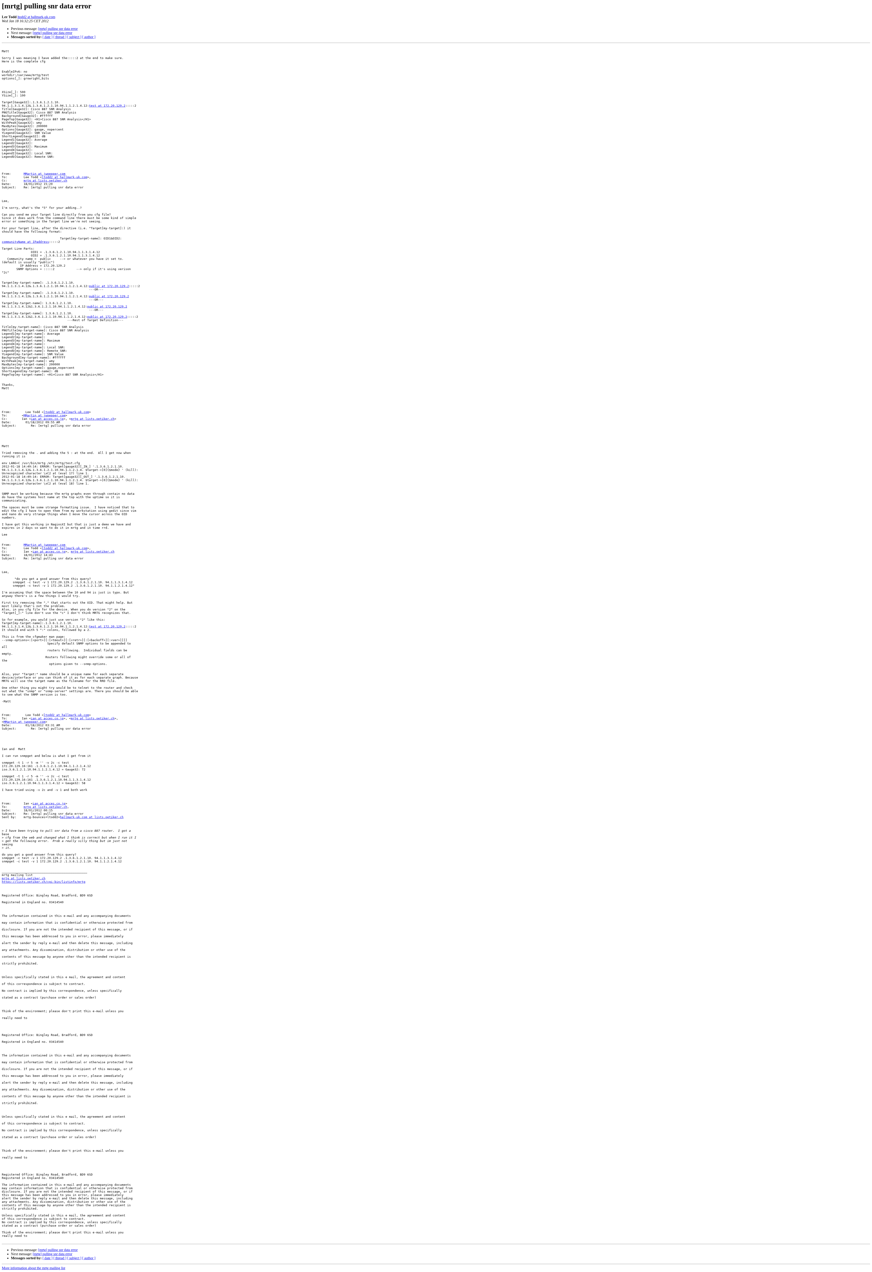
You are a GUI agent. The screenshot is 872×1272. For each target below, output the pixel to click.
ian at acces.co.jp (47, 419)
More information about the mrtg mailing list (33, 1268)
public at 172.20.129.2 (109, 286)
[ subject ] (74, 37)
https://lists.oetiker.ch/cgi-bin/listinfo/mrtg (43, 881)
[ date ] (47, 37)
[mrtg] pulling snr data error (58, 29)
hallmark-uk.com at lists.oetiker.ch (92, 817)
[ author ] (88, 37)
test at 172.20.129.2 (107, 105)
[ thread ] (59, 37)
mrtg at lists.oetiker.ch (45, 180)
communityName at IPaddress (25, 242)
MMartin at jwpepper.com (44, 173)
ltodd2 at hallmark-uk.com (36, 17)
